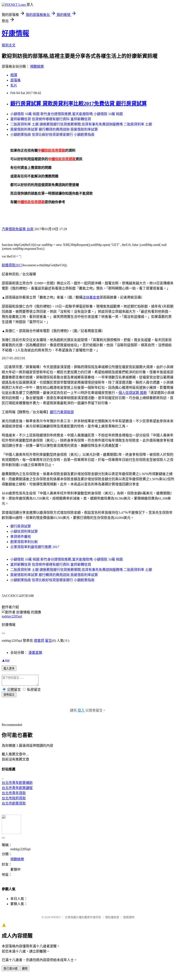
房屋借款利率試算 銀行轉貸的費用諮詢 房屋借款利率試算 (54, 129)
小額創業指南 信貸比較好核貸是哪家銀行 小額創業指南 (52, 134)
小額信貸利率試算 (24, 531)
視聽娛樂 (37, 66)
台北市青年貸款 (14, 793)
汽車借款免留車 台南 (17, 229)
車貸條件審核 (20, 536)
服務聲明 (128, 917)
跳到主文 (8, 45)
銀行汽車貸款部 (62, 412)
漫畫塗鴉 (35, 652)
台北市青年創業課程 (17, 788)
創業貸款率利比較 (24, 542)
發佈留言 (9, 694)
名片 (13, 85)
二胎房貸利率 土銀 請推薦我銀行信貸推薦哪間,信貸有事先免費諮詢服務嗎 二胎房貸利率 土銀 (81, 124)
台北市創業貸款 (14, 803)
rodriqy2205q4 (12, 616)
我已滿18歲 (10, 968)
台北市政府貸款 (14, 798)
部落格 (15, 80)
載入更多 (9, 668)
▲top (5, 660)
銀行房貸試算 (20, 526)
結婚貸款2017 (12, 265)
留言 (48, 640)
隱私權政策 (112, 917)
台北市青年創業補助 (17, 783)
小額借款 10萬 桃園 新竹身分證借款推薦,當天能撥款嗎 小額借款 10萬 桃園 (66, 114)
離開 (24, 968)
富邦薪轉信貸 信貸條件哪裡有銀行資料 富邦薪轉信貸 (50, 119)
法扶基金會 (91, 297)
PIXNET (56, 917)
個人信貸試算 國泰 (132, 393)
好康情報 (15, 33)
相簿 (13, 75)
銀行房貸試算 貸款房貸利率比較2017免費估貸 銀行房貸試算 (78, 103)
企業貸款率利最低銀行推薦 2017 (34, 547)
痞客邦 (39, 640)
